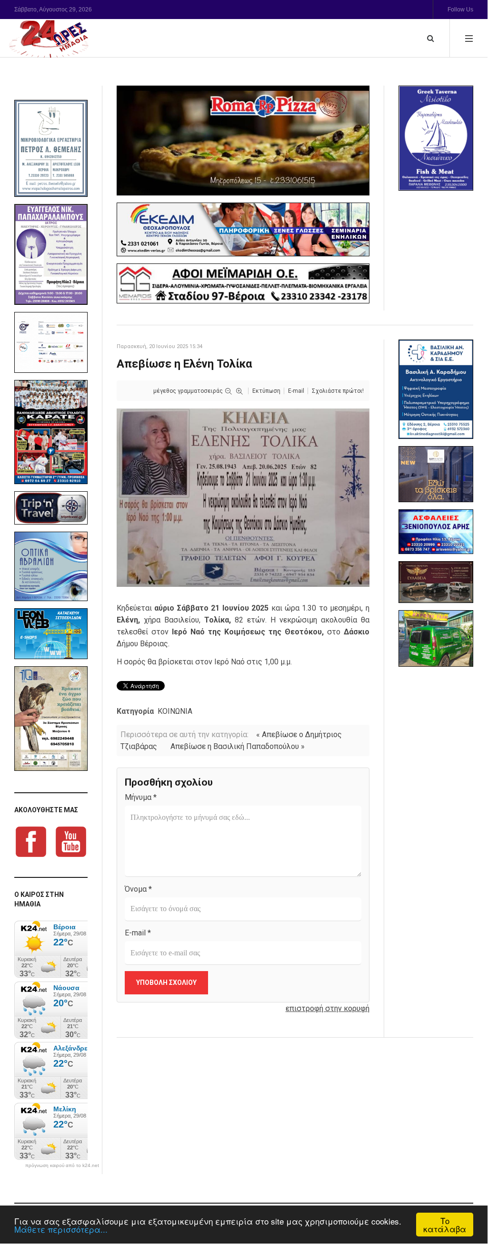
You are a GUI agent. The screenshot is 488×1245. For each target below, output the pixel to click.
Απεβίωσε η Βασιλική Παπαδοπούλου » (237, 746)
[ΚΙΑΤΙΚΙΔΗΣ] (435, 638)
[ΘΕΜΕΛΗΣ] (51, 148)
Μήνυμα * (141, 797)
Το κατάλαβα (444, 1225)
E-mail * (138, 932)
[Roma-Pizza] (243, 140)
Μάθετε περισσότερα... (61, 1229)
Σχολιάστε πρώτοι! (338, 391)
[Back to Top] (464, 1203)
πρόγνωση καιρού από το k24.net (62, 1165)
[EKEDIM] (243, 229)
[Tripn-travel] (51, 508)
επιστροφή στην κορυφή (327, 1008)
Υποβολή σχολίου (166, 982)
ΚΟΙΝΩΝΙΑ (175, 711)
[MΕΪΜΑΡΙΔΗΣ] (243, 283)
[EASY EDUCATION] (435, 474)
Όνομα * (138, 889)
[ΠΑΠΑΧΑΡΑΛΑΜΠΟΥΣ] (51, 254)
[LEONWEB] (51, 633)
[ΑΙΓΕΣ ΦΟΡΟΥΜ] (51, 342)
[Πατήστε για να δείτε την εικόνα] (243, 497)
